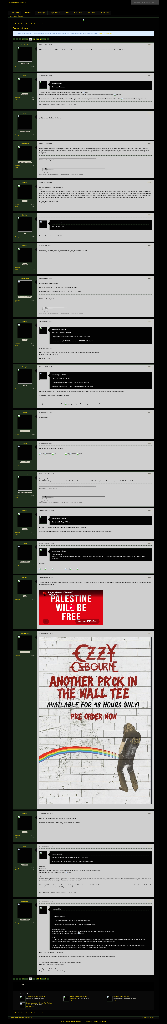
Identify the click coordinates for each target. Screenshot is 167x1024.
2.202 (149, 75)
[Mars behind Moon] (110, 998)
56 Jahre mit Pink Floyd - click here (48, 160)
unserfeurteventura (61, 104)
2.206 (149, 215)
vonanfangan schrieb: (59, 329)
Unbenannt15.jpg (44, 358)
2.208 (149, 278)
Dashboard (15, 12)
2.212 (149, 443)
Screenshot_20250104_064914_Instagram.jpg (53, 251)
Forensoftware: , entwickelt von (83, 1021)
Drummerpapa (73, 998)
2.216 (149, 577)
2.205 (149, 182)
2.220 (149, 901)
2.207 (149, 245)
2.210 (149, 366)
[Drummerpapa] (66, 998)
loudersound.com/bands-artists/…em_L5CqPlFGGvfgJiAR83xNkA (59, 823)
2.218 (149, 813)
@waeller (44, 404)
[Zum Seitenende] (156, 16)
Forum (28, 12)
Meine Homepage (44, 104)
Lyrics (67, 12)
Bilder (16, 99)
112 (34, 39)
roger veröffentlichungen (121, 996)
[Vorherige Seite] (14, 39)
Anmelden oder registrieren (17, 2)
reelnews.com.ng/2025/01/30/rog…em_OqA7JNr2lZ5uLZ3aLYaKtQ (60, 291)
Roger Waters (55, 12)
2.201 (149, 44)
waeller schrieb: (57, 83)
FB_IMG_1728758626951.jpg (48, 202)
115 (45, 39)
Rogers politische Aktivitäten (78, 996)
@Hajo (41, 118)
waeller (28, 1004)
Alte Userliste (104, 12)
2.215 (149, 543)
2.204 (149, 143)
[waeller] (23, 1005)
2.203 (149, 113)
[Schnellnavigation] (153, 16)
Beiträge (17, 66)
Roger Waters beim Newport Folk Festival (39, 1003)
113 (37, 39)
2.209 (149, 321)
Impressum (28, 1018)
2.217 (149, 633)
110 (27, 39)
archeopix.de (59, 453)
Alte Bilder (91, 12)
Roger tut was (20, 28)
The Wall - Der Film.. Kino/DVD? (36, 996)
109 (23, 39)
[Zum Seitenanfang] (152, 70)
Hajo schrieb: (56, 909)
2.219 (149, 846)
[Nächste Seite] (48, 39)
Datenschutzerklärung (17, 1018)
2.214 (149, 510)
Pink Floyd (41, 12)
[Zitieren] (149, 70)
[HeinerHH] (23, 998)
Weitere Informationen (105, 33)
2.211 (149, 412)
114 (41, 39)
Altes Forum (78, 12)
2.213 (149, 473)
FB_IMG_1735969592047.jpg (77, 251)
